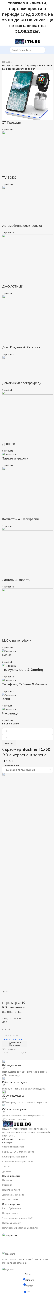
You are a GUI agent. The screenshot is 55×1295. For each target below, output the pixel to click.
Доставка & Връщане (13, 1194)
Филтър (9, 743)
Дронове (6, 1171)
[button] (14, 1044)
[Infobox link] (27, 1063)
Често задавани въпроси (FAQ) (17, 1218)
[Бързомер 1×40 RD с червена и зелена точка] (14, 881)
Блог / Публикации (11, 1208)
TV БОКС (6, 1166)
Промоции (7, 1180)
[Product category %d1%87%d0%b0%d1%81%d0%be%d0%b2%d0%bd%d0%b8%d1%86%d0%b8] (27, 396)
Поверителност (10, 1213)
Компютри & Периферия (14, 1156)
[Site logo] (27, 40)
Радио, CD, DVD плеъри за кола (18, 1151)
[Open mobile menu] (3, 41)
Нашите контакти (11, 1189)
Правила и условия (11, 1223)
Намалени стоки (10, 1199)
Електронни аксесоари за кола (17, 1161)
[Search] (42, 50)
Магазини (7, 1184)
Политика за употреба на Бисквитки (20, 1227)
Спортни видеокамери (13, 1146)
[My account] (51, 41)
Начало (6, 61)
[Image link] (17, 1123)
